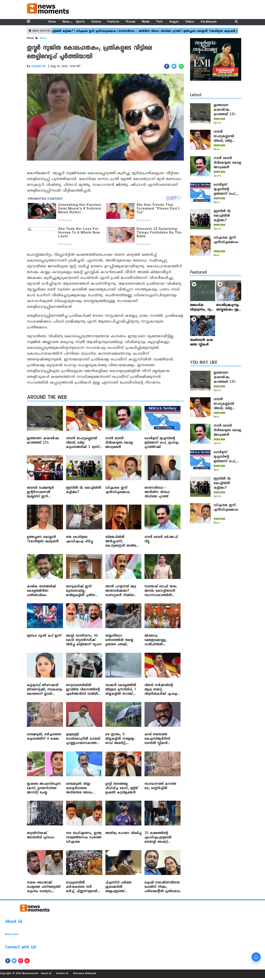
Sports (80, 22)
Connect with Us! (20, 947)
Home (52, 22)
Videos (189, 22)
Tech (159, 22)
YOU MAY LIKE (203, 363)
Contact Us (62, 973)
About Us (14, 922)
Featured (198, 272)
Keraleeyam (209, 22)
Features (113, 22)
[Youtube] (27, 960)
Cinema (96, 22)
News (66, 22)
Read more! (11, 934)
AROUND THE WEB (47, 398)
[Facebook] (7, 960)
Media (145, 22)
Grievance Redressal (84, 973)
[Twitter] (14, 960)
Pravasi (130, 22)
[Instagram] (20, 960)
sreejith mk (38, 66)
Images (174, 22)
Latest (196, 95)
